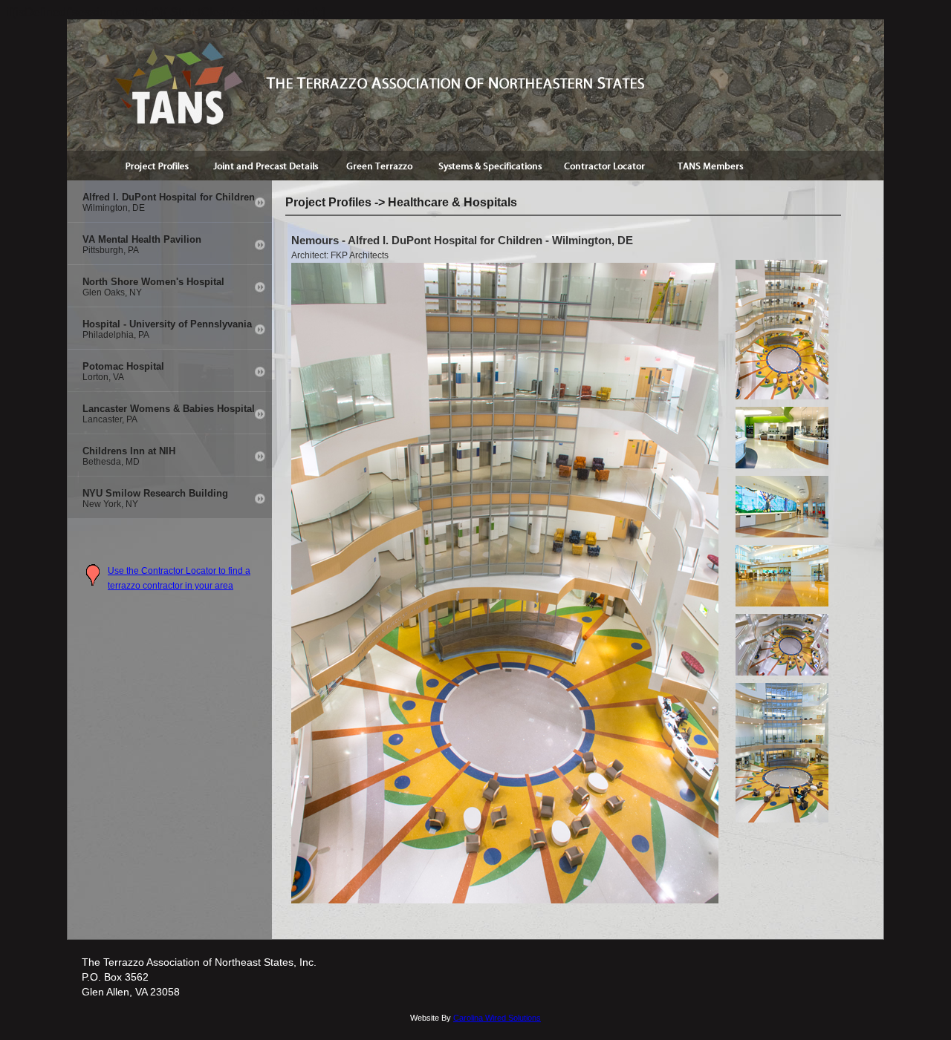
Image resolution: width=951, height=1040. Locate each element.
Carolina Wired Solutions (497, 1017)
